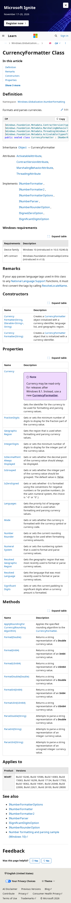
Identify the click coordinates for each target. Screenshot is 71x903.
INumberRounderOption (34, 207)
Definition (10, 67)
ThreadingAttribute (29, 174)
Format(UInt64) (12, 663)
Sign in (64, 35)
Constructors (12, 75)
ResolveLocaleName (54, 285)
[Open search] (56, 36)
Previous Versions (31, 889)
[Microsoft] (35, 36)
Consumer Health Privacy (46, 893)
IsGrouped (10, 470)
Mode (7, 520)
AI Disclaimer (10, 889)
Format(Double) (12, 637)
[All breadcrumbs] (5, 43)
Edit (66, 109)
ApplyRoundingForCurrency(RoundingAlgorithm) (15, 627)
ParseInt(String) (12, 729)
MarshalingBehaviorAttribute (35, 168)
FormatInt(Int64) (13, 689)
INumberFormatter (31, 183)
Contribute (9, 893)
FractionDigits (11, 417)
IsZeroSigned (11, 483)
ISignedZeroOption (31, 213)
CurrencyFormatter (55, 316)
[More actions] (65, 43)
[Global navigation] (3, 36)
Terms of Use (10, 898)
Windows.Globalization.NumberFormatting (26, 43)
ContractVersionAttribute (32, 162)
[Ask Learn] (50, 43)
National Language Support (28, 281)
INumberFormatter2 (31, 189)
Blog (47, 889)
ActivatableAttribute (29, 156)
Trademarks (27, 898)
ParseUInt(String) (13, 742)
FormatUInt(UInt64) (14, 702)
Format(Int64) (11, 650)
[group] (35, 131)
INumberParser (28, 201)
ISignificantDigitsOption (34, 219)
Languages (10, 503)
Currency (9, 371)
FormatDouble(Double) (16, 676)
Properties (11, 80)
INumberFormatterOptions (36, 195)
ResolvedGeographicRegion (10, 563)
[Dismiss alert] (65, 5)
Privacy (22, 893)
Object (22, 147)
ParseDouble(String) (15, 715)
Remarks (10, 71)
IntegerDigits (11, 443)
